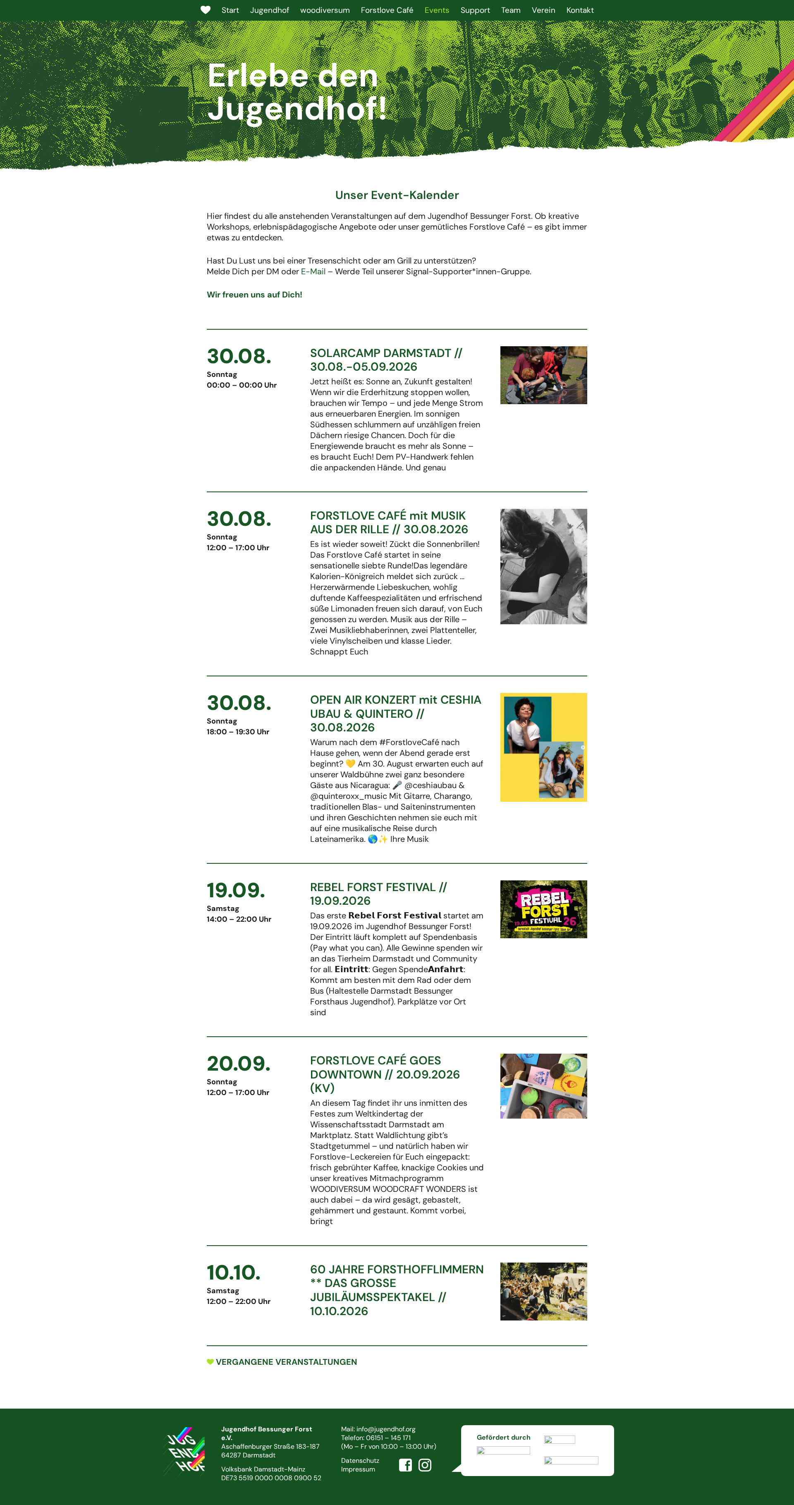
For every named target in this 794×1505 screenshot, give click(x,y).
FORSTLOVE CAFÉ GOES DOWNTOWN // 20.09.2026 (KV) (385, 1074)
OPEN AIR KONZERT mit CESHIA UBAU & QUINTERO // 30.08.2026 (395, 713)
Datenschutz (360, 1460)
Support (475, 10)
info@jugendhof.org (386, 1429)
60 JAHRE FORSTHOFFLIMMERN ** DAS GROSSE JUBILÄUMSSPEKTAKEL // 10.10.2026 (397, 1290)
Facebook (405, 1465)
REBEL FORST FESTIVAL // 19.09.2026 (378, 894)
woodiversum (325, 10)
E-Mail (313, 271)
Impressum (358, 1469)
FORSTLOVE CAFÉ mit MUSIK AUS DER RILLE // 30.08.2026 (389, 522)
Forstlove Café (387, 10)
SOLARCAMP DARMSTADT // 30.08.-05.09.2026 (386, 360)
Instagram (425, 1465)
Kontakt (580, 10)
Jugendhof (269, 10)
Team (511, 10)
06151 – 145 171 (388, 1437)
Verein (543, 10)
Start (230, 10)
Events (437, 10)
